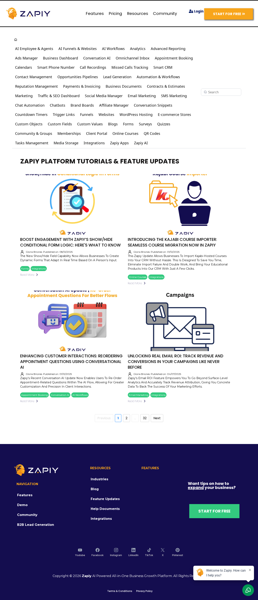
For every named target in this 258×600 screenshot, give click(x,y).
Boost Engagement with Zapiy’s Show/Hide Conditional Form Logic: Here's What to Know (70, 242)
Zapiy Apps (119, 142)
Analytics (138, 48)
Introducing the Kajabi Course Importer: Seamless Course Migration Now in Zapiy (172, 242)
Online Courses (125, 133)
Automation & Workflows (158, 76)
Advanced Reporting (168, 48)
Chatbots (57, 105)
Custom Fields (60, 124)
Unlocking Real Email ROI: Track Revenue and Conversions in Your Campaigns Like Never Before (175, 361)
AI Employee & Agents (34, 48)
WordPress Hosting (136, 114)
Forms (128, 124)
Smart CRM (162, 67)
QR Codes (152, 133)
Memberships (69, 133)
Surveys (145, 124)
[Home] (15, 40)
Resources (137, 13)
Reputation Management (36, 86)
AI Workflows (113, 48)
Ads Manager (26, 58)
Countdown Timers (31, 114)
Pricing (115, 13)
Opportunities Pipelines (77, 76)
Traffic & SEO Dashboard (59, 95)
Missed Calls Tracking (129, 67)
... (135, 418)
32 (145, 418)
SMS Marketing (174, 95)
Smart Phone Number (56, 67)
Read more (27, 275)
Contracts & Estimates (166, 86)
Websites (106, 114)
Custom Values (90, 124)
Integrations (94, 142)
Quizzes (163, 124)
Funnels (86, 114)
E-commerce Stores (174, 114)
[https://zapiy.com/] (28, 13)
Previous (104, 418)
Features (95, 13)
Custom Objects (29, 124)
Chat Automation (30, 105)
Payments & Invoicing (81, 86)
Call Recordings (93, 67)
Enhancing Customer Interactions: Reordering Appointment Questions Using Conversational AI (71, 361)
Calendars (23, 67)
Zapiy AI (141, 142)
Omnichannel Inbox (133, 58)
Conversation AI (96, 58)
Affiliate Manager (114, 105)
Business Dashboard (60, 58)
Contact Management (33, 76)
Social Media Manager (104, 95)
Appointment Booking (174, 58)
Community (165, 13)
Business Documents (124, 86)
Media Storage (66, 142)
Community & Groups (33, 133)
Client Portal (96, 133)
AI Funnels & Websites (77, 48)
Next (157, 418)
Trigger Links (64, 114)
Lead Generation (117, 76)
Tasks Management (31, 142)
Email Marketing (142, 95)
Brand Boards (82, 105)
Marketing (24, 95)
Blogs (113, 124)
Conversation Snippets (153, 105)
